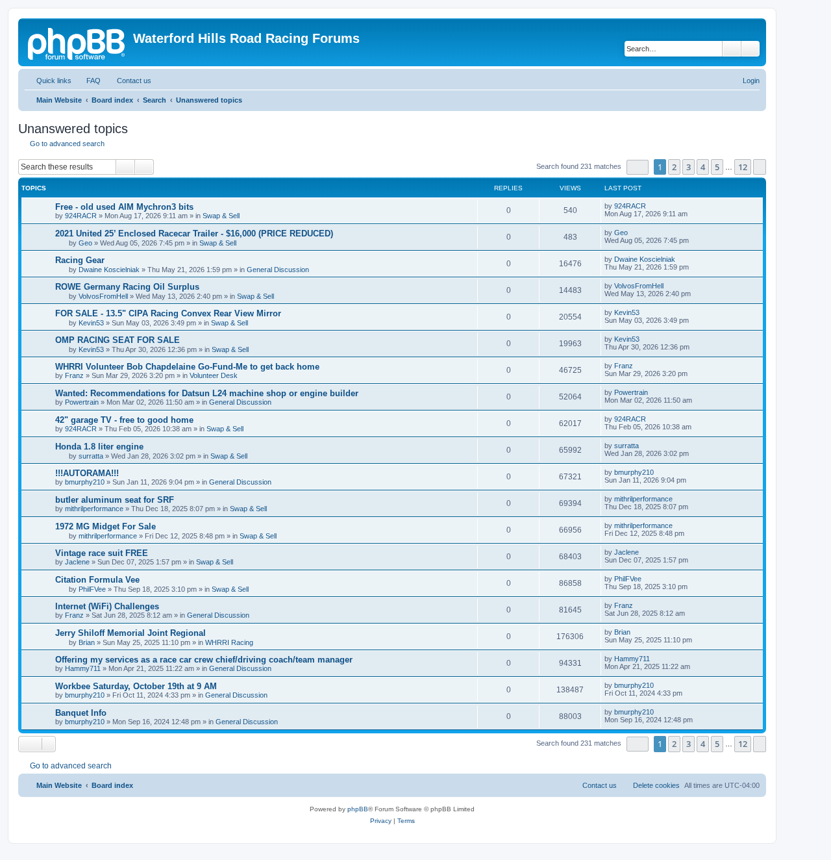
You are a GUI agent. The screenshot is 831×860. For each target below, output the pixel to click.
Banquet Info (80, 713)
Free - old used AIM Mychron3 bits (124, 207)
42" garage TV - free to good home (124, 420)
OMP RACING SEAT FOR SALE (117, 340)
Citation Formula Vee (97, 580)
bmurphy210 (85, 482)
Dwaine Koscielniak (109, 269)
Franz (74, 375)
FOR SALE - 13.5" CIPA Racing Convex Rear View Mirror (168, 313)
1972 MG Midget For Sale (105, 526)
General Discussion (278, 269)
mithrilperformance (94, 508)
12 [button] (742, 167)
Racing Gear (80, 260)
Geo (85, 243)
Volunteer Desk (214, 375)
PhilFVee (92, 589)
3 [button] (688, 167)
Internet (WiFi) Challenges (107, 606)
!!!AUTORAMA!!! (87, 473)
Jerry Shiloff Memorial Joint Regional (130, 633)
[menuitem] (88, 80)
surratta (91, 456)
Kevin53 (91, 323)
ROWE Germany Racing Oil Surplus (127, 287)
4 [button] (703, 167)
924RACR (81, 216)
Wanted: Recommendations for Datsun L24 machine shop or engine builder (206, 393)
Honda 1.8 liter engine (99, 446)
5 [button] (717, 167)
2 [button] (674, 167)
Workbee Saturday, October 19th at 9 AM (136, 686)
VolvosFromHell (103, 296)
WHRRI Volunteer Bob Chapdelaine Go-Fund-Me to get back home (187, 367)
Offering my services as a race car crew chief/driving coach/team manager (204, 659)
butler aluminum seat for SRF (114, 500)
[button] (637, 167)
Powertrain (82, 402)
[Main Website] (77, 42)
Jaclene (77, 562)
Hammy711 (83, 668)
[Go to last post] (652, 206)
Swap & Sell (221, 216)
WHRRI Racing (229, 642)
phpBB (357, 809)
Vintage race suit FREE (101, 553)
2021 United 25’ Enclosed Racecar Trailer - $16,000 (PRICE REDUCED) (194, 233)
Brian (87, 642)
